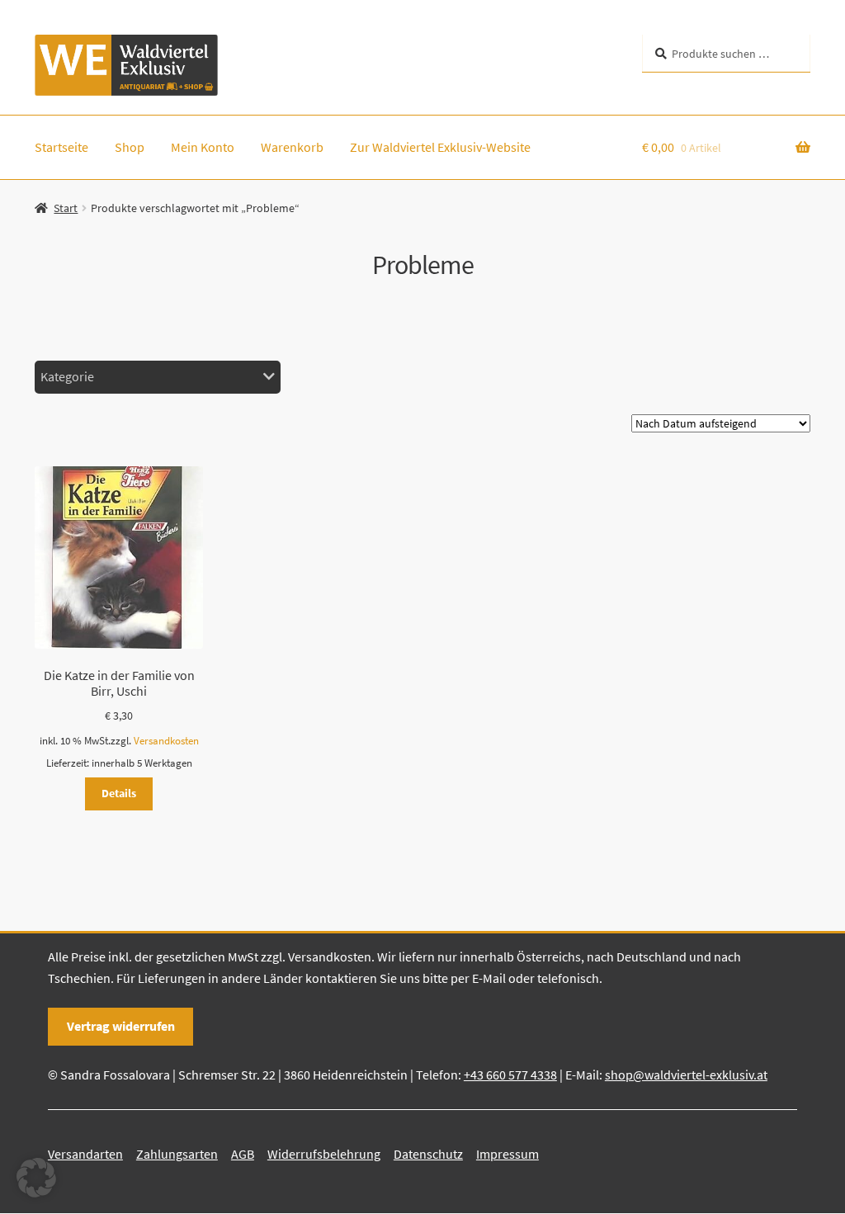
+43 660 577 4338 (510, 1074)
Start (66, 208)
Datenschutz (428, 1154)
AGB (242, 1154)
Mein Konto (202, 147)
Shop (129, 147)
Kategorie (67, 376)
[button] (36, 1177)
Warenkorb (292, 147)
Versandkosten (166, 741)
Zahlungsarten (177, 1154)
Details (118, 793)
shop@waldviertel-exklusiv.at (686, 1074)
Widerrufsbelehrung (323, 1154)
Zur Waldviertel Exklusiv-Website (440, 147)
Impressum (507, 1154)
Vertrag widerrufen (121, 1026)
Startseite (61, 147)
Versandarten (85, 1154)
